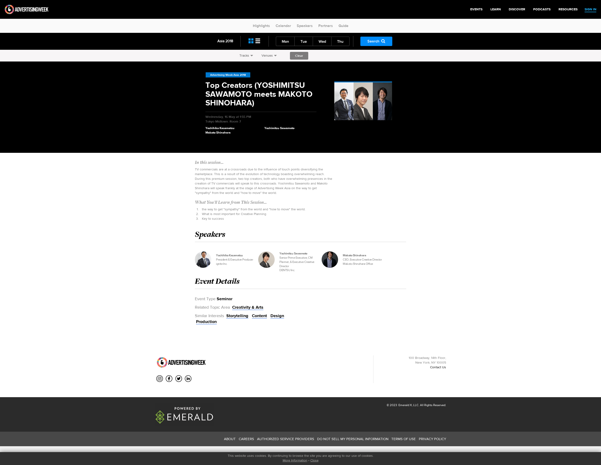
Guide (343, 26)
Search (373, 41)
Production (206, 321)
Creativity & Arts (247, 307)
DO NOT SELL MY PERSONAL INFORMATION (353, 439)
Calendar (283, 26)
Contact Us (438, 367)
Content (259, 315)
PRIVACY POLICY (432, 439)
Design (277, 315)
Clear (299, 56)
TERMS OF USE (403, 439)
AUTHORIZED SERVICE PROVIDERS (285, 439)
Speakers (305, 26)
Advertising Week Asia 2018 (228, 75)
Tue (303, 41)
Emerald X (405, 405)
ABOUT (230, 439)
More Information (295, 460)
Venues (267, 55)
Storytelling (237, 315)
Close (314, 460)
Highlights (261, 26)
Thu (340, 41)
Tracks (244, 55)
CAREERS (246, 439)
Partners (325, 26)
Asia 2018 (225, 41)
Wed (322, 41)
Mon (285, 41)
